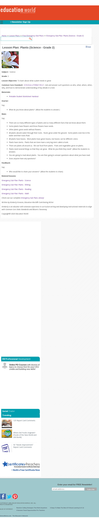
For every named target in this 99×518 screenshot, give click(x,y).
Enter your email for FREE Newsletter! (75, 485)
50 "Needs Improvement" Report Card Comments (23, 446)
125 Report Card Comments (24, 420)
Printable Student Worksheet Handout (24, 96)
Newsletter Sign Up (21, 22)
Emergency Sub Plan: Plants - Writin (15, 185)
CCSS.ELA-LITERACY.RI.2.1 (34, 85)
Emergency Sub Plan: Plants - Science (16, 180)
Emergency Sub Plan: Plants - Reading (16, 189)
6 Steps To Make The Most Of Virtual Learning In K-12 (67, 507)
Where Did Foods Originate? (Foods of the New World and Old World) (24, 435)
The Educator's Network (20, 516)
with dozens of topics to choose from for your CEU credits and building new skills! (24, 367)
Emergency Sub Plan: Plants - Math (15, 193)
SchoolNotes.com (5, 516)
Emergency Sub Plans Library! (32, 198)
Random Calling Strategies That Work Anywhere (31, 507)
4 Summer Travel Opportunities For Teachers (30, 510)
